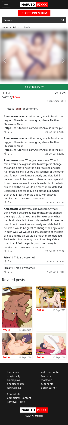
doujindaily (13, 376)
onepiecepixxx (15, 384)
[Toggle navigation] (6, 4)
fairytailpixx (14, 387)
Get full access (35, 87)
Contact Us (13, 394)
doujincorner (49, 387)
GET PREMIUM (35, 13)
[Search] (63, 20)
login (18, 108)
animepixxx (13, 380)
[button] (5, 60)
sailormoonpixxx (51, 372)
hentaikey (13, 372)
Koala (6, 329)
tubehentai (47, 384)
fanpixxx (46, 376)
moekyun (46, 380)
